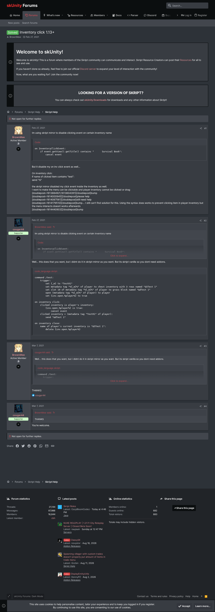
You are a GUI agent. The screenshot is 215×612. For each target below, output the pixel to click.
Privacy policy (176, 596)
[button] (62, 15)
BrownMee (15, 37)
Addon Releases (71, 546)
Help (187, 596)
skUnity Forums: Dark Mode (28, 596)
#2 (205, 220)
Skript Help (69, 566)
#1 (205, 128)
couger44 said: (42, 352)
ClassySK (72, 540)
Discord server (88, 68)
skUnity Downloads (95, 99)
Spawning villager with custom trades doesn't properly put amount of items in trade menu (84, 556)
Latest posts (69, 498)
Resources (185, 60)
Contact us (142, 596)
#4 (205, 406)
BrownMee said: (43, 227)
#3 (205, 346)
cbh (53, 518)
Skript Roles (69, 506)
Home (195, 596)
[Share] (201, 128)
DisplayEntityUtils (76, 573)
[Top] (202, 596)
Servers (67, 532)
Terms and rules (158, 596)
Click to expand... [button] (119, 255)
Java (65, 515)
